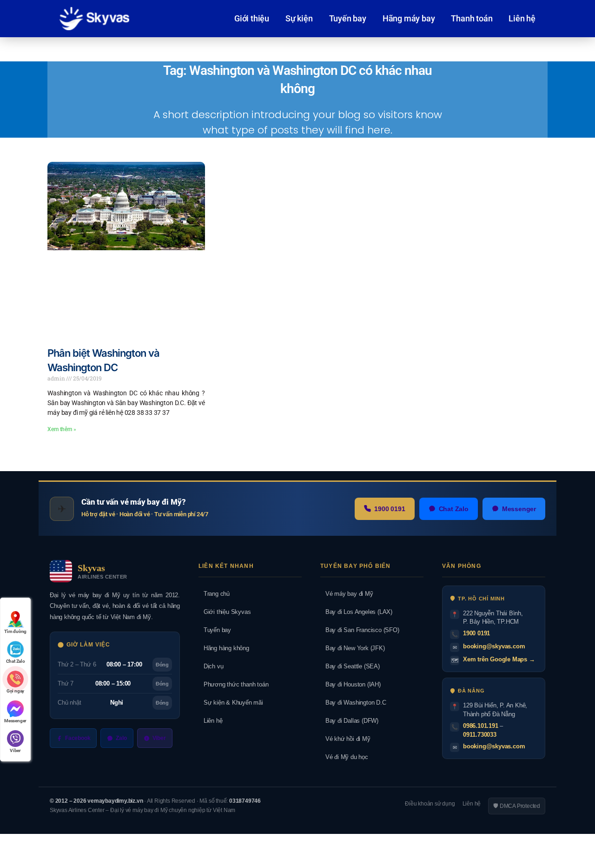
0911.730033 (479, 734)
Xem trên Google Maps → (499, 659)
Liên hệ (522, 18)
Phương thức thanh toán (233, 684)
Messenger (519, 509)
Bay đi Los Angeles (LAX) (356, 611)
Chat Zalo (454, 509)
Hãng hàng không (223, 648)
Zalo (121, 738)
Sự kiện (299, 18)
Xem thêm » (61, 429)
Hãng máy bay (409, 18)
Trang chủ (214, 593)
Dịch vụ (210, 666)
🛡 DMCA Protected (516, 806)
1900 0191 (389, 509)
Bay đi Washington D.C (353, 702)
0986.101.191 (480, 725)
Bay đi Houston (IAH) (350, 684)
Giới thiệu (251, 18)
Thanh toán (471, 18)
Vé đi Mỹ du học (344, 756)
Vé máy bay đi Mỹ (346, 593)
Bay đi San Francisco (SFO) (359, 629)
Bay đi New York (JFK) (352, 648)
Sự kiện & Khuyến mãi (230, 702)
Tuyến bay (347, 18)
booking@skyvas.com (494, 646)
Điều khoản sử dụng (430, 803)
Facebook (77, 738)
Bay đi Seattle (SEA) (350, 666)
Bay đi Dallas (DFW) (349, 720)
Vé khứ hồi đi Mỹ (345, 738)
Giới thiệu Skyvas (224, 611)
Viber (159, 738)
